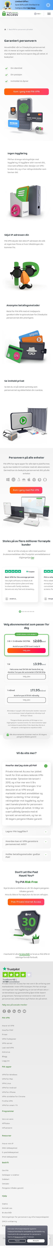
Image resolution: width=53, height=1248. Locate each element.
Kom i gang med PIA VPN (26, 92)
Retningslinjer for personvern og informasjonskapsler (25, 1217)
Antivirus (6, 1052)
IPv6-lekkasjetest (9, 1157)
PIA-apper (6, 1067)
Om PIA (5, 1170)
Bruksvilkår (7, 1213)
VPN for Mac (7, 1079)
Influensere (7, 1128)
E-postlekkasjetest (10, 1152)
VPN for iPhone (8, 1092)
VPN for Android (9, 1088)
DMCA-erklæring (9, 1221)
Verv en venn (7, 1119)
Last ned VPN (8, 1048)
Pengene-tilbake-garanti (13, 1188)
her (32, 558)
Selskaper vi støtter (10, 1175)
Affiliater (6, 1123)
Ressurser (6, 1136)
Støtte (5, 1204)
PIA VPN (6, 1018)
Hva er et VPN (8, 1026)
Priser (4, 1034)
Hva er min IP (7, 1144)
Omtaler (5, 1184)
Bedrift (5, 1162)
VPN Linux (6, 1083)
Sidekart (5, 1179)
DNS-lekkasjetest (9, 1148)
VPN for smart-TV (10, 1105)
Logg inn (6, 1061)
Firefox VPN (7, 1101)
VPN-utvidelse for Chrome (13, 1096)
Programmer (8, 1111)
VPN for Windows (9, 1075)
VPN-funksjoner (9, 1039)
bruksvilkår (24, 954)
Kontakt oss (7, 1208)
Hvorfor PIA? (7, 1030)
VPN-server (7, 1043)
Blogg (4, 1056)
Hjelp (4, 1196)
